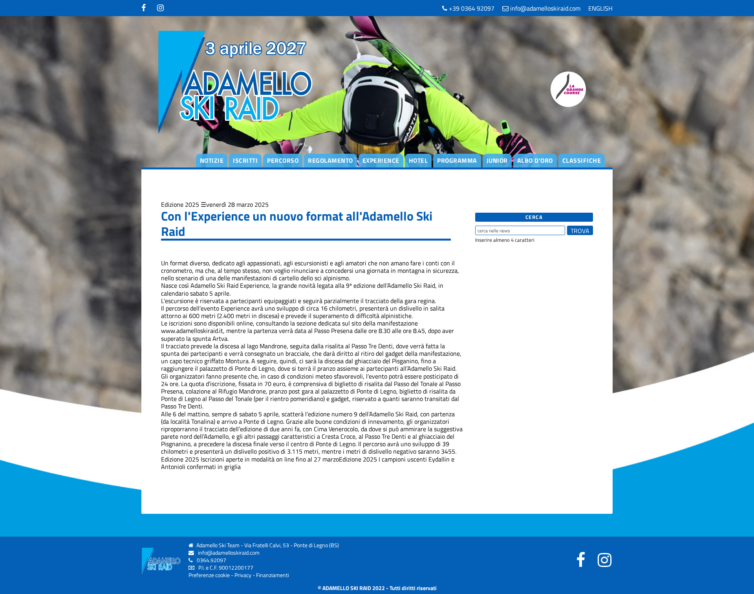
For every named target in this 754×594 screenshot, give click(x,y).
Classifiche (581, 160)
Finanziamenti (272, 575)
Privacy (242, 575)
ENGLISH (600, 8)
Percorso (282, 160)
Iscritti (245, 160)
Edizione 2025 (180, 204)
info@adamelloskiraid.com (544, 8)
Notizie (212, 160)
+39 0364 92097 (470, 8)
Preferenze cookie (209, 575)
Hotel (418, 160)
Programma (457, 160)
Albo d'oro (535, 160)
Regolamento (330, 160)
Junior (497, 160)
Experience (380, 160)
